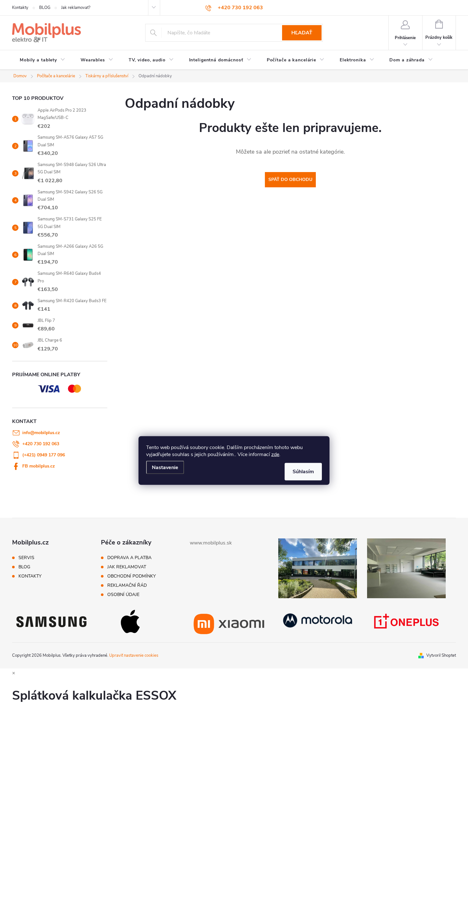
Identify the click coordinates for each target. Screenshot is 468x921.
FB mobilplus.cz (38, 466)
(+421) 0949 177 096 (43, 455)
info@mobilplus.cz (41, 433)
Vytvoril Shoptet (441, 655)
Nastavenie (165, 467)
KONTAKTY (29, 576)
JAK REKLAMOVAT (126, 567)
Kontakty (20, 7)
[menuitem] (42, 60)
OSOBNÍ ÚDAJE (123, 594)
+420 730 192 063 (40, 444)
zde (275, 454)
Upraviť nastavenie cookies (133, 655)
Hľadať (301, 32)
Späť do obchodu (290, 180)
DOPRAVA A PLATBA (129, 557)
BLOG (44, 7)
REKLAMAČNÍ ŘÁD (127, 585)
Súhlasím (303, 471)
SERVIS (26, 557)
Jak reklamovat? (75, 7)
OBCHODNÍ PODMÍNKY (131, 576)
